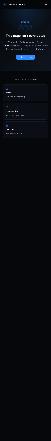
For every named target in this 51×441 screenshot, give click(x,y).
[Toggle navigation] (46, 4)
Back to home (27, 57)
